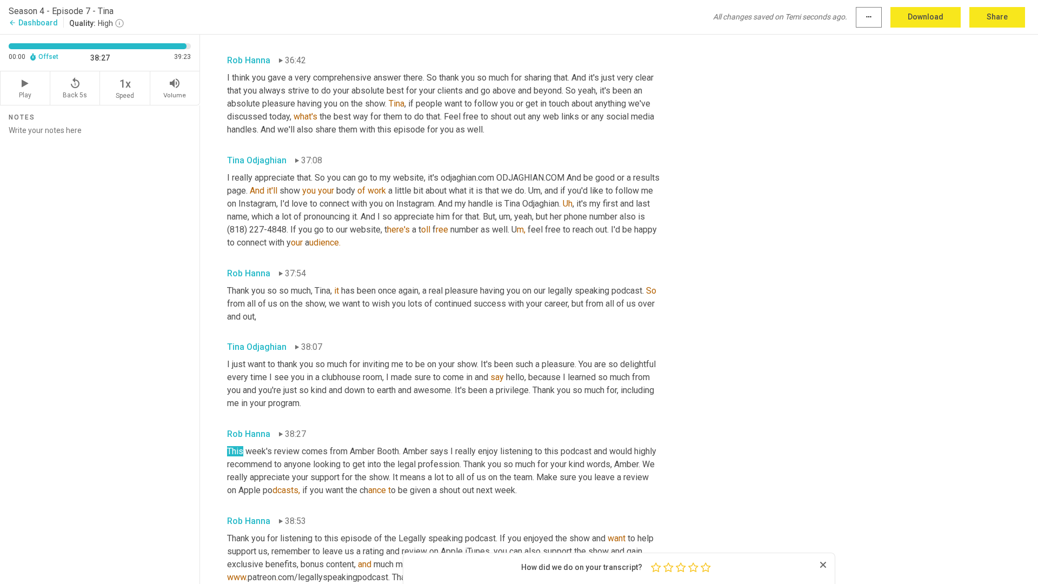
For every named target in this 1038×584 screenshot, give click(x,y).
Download (925, 16)
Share (997, 16)
